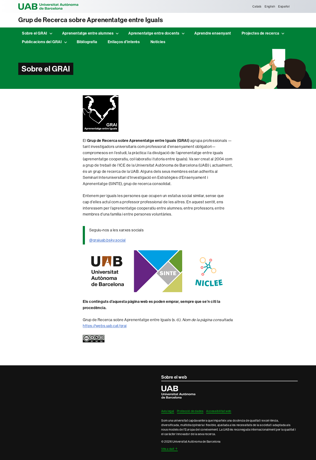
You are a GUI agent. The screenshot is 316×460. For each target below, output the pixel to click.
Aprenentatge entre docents (153, 33)
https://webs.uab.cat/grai (105, 325)
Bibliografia (87, 41)
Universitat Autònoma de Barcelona (48, 6)
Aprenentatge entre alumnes (88, 33)
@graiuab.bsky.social (107, 240)
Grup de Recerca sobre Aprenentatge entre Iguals (90, 20)
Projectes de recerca (260, 33)
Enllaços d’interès (124, 41)
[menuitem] (257, 6)
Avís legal (167, 411)
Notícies (158, 41)
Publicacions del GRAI (42, 41)
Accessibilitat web (218, 411)
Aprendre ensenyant (212, 33)
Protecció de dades (190, 411)
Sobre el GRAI (34, 33)
